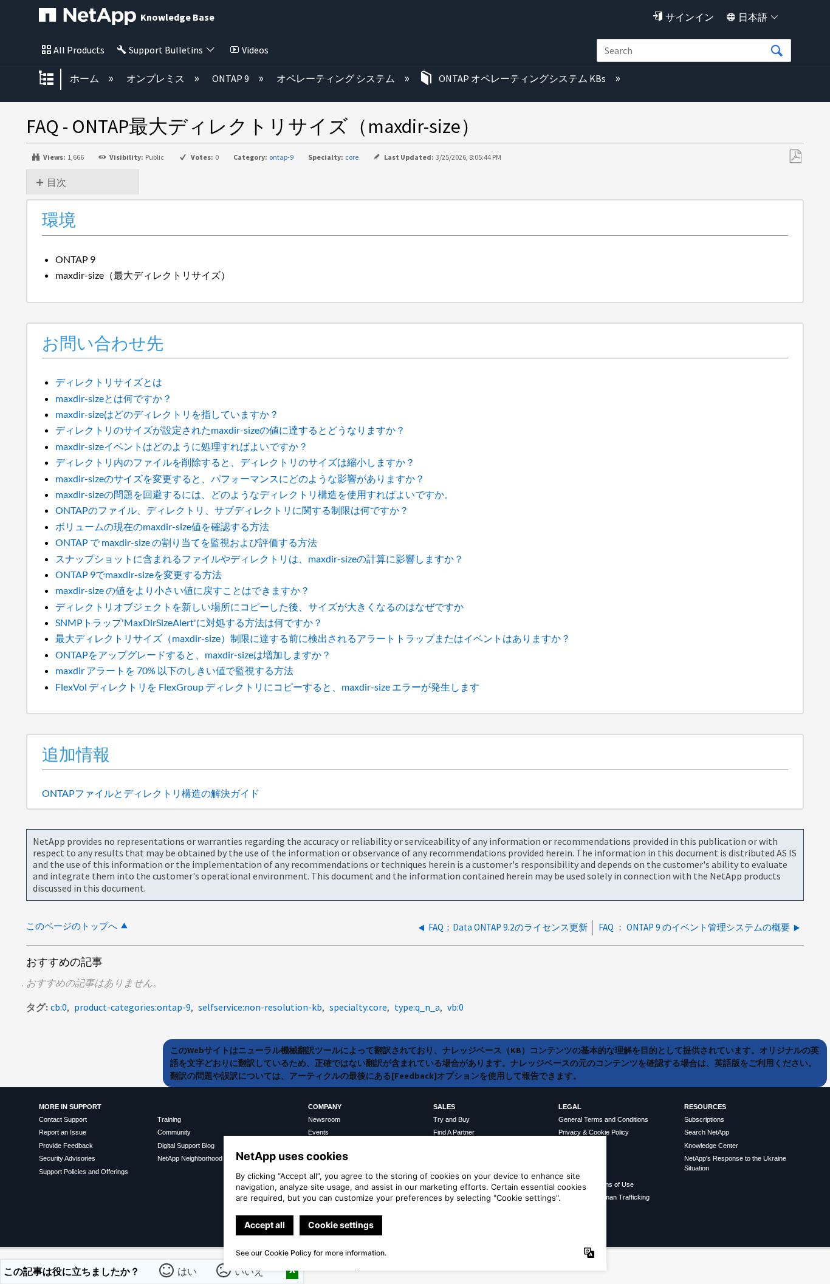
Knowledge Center (711, 1145)
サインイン (689, 17)
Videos (255, 50)
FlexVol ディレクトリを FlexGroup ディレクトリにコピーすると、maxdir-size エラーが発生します (267, 686)
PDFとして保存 (795, 156)
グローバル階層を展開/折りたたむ (54, 79)
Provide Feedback (66, 1145)
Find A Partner (454, 1132)
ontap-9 (281, 157)
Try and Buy (451, 1119)
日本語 (752, 17)
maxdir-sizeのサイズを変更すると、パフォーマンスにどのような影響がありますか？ (240, 478)
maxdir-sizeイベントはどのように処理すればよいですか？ (181, 446)
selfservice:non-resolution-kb (260, 1007)
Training (169, 1119)
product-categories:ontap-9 (132, 1007)
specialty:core (358, 1007)
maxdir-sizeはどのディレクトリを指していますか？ (167, 414)
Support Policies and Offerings (83, 1171)
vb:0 (455, 1007)
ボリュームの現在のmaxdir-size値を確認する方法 (162, 526)
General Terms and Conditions (603, 1119)
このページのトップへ (71, 926)
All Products (79, 50)
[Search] (776, 51)
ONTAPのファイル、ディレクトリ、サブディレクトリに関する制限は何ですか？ (232, 510)
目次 (56, 182)
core (351, 157)
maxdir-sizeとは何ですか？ (113, 398)
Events (318, 1132)
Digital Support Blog (185, 1145)
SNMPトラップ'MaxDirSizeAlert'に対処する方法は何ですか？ (189, 622)
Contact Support (63, 1119)
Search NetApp (706, 1132)
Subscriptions (704, 1119)
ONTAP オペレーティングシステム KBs (522, 78)
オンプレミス (156, 78)
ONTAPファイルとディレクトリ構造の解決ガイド (150, 793)
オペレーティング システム (336, 78)
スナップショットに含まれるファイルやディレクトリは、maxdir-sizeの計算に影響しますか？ (259, 558)
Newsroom (324, 1119)
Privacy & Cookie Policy (593, 1132)
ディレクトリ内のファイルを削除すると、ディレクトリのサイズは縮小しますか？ (235, 462)
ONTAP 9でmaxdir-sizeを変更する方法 (138, 574)
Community (174, 1132)
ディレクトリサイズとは (108, 382)
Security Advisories (67, 1158)
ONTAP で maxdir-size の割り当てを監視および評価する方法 (186, 542)
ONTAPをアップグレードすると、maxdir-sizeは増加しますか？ (193, 654)
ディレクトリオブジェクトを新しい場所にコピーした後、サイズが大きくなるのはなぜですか (259, 606)
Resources (705, 1106)
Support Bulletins (166, 50)
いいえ (249, 1271)
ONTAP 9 (231, 78)
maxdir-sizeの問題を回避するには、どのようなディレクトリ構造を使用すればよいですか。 (254, 494)
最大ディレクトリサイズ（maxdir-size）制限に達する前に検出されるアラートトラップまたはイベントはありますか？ (313, 638)
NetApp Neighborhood (189, 1158)
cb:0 (58, 1007)
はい (187, 1271)
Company (324, 1106)
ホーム (85, 78)
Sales (444, 1106)
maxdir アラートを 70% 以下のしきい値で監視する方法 (174, 670)
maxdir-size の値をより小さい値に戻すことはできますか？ (182, 590)
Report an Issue (62, 1132)
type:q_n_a (417, 1007)
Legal (569, 1106)
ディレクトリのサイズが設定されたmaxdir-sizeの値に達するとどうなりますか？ (230, 429)
